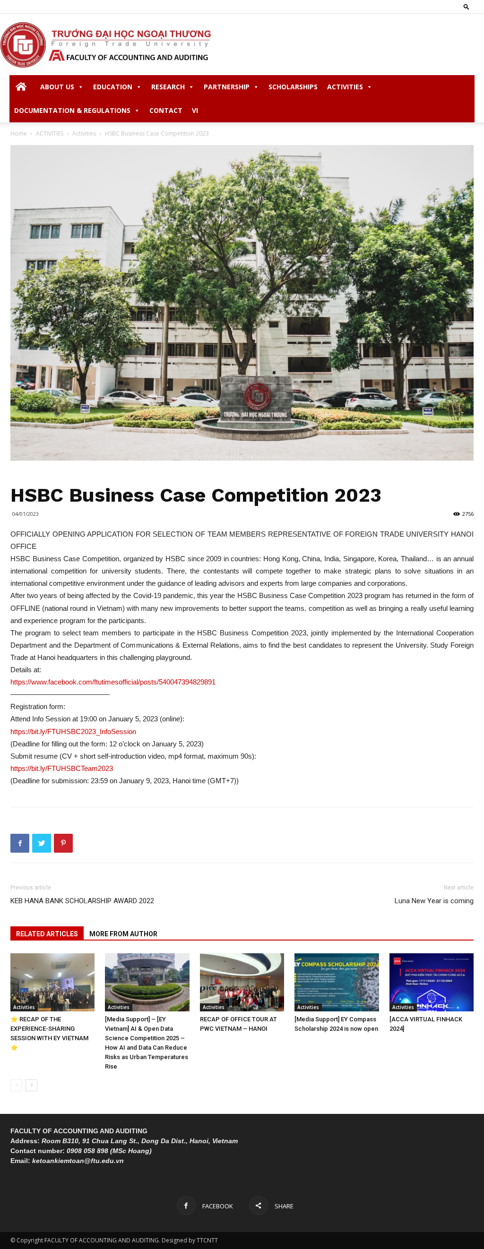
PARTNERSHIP (227, 86)
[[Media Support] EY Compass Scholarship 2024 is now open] (336, 982)
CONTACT (165, 110)
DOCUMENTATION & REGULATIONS (72, 110)
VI (195, 110)
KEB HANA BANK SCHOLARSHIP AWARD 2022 (82, 901)
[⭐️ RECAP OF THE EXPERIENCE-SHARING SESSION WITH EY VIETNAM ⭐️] (52, 982)
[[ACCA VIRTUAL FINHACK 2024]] (431, 982)
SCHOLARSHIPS (293, 86)
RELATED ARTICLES (47, 934)
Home (18, 133)
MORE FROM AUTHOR (123, 934)
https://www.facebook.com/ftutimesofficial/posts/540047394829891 (113, 682)
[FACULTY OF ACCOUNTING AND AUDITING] (242, 45)
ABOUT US (57, 86)
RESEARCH (168, 86)
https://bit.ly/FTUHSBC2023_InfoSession (73, 731)
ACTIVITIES (345, 86)
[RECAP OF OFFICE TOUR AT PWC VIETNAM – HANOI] (242, 982)
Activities (84, 133)
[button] (466, 6)
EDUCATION (112, 86)
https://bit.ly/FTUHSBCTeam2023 (61, 768)
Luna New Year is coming (434, 901)
